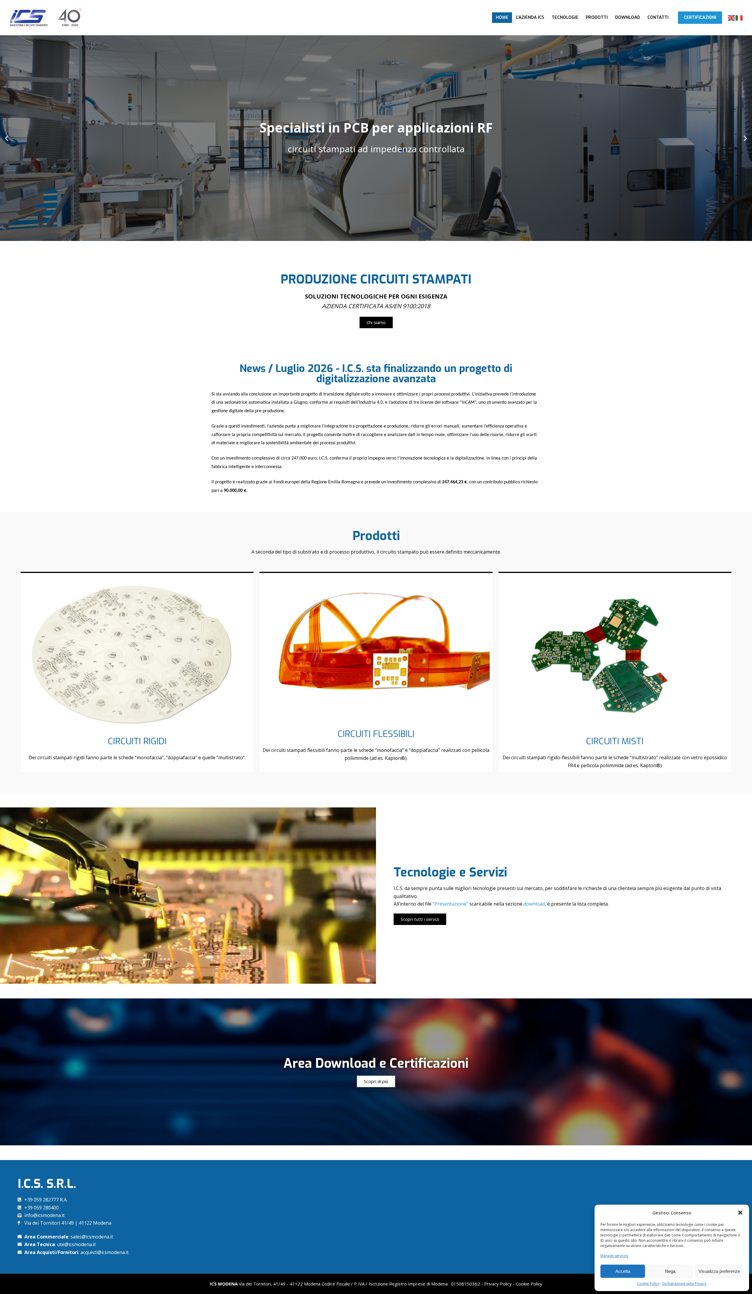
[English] (732, 17)
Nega (670, 1271)
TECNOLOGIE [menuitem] (565, 17)
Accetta (622, 1271)
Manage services (614, 1255)
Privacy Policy (498, 1284)
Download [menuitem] (627, 17)
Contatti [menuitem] (658, 17)
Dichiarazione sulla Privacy (684, 1283)
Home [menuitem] (502, 17)
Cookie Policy (648, 1283)
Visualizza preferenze (719, 1271)
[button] (740, 1213)
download (533, 904)
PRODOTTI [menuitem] (597, 17)
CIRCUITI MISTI (615, 741)
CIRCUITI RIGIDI (137, 741)
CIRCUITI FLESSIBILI (376, 734)
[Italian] (739, 17)
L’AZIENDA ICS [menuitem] (530, 17)
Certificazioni (700, 17)
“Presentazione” (451, 904)
